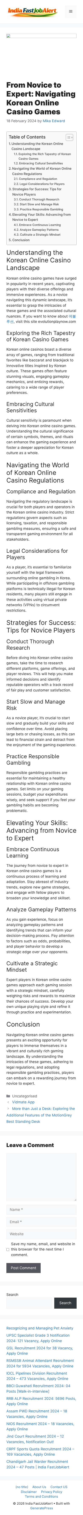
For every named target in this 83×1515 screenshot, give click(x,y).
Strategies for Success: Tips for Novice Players (37, 191)
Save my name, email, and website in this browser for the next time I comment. (43, 1249)
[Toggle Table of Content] (67, 137)
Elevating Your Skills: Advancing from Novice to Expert (41, 217)
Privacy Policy (51, 1492)
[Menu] (71, 11)
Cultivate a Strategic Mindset (40, 234)
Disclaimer (29, 1492)
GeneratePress (41, 1508)
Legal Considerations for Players (42, 184)
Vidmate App (23, 1102)
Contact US (58, 1487)
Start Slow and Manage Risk (39, 204)
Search (12, 1295)
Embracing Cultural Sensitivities (41, 163)
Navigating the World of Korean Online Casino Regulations (42, 171)
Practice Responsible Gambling (41, 209)
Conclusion (21, 240)
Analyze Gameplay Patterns (39, 229)
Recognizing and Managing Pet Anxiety (39, 1328)
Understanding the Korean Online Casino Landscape (37, 146)
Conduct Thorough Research (39, 199)
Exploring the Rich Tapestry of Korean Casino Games (45, 156)
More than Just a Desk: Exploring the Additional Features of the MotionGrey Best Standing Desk (40, 1115)
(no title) (22, 1487)
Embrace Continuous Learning (40, 225)
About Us (39, 1487)
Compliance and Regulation (38, 178)
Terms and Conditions (41, 1496)
